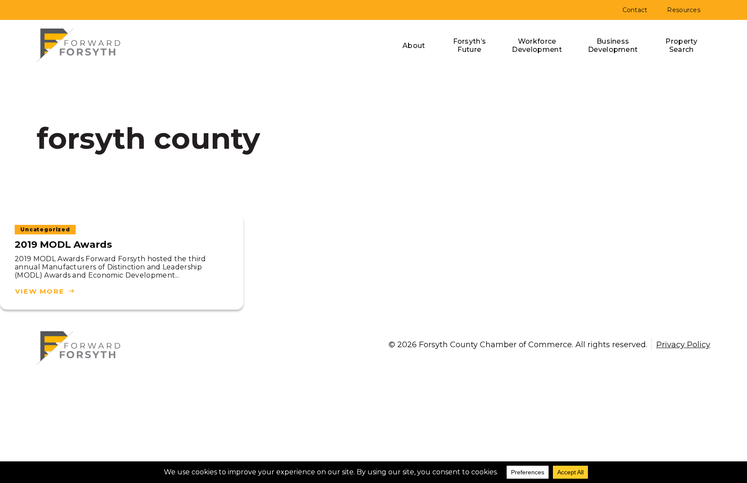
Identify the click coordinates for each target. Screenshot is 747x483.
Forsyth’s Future (469, 45)
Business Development (613, 45)
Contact (635, 10)
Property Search (681, 45)
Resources (683, 10)
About (413, 46)
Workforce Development (537, 45)
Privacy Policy (683, 344)
